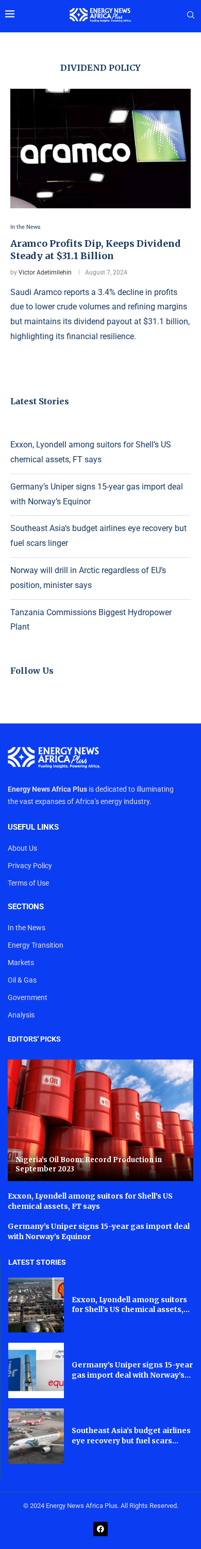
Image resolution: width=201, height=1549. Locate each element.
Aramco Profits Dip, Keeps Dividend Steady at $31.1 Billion (95, 250)
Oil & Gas (22, 980)
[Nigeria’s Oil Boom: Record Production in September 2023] (100, 1120)
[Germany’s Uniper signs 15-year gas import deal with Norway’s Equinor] (36, 1370)
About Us (22, 848)
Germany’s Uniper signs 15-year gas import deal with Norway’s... (132, 1370)
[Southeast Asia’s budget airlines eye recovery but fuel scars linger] (36, 1436)
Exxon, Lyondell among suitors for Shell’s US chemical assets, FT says (90, 1201)
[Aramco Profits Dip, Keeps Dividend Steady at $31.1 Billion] (100, 148)
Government (27, 997)
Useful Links (33, 827)
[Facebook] (100, 1529)
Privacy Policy (30, 865)
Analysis (21, 1014)
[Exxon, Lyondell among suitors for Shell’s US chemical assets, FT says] (36, 1305)
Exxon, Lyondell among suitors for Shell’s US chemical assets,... (131, 1305)
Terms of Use (28, 883)
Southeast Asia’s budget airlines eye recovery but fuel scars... (131, 1435)
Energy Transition (35, 945)
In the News (26, 927)
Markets (21, 962)
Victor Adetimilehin (45, 272)
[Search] (191, 15)
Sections (26, 907)
